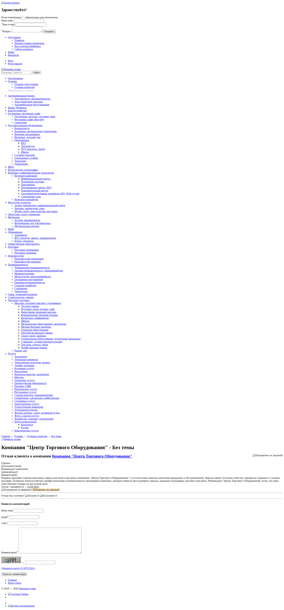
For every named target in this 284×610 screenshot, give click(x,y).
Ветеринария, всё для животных (32, 223)
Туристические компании (28, 407)
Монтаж (19, 377)
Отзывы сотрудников (26, 84)
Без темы (56, 436)
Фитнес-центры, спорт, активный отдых (37, 412)
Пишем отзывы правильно (29, 43)
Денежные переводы (26, 359)
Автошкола (20, 235)
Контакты (13, 55)
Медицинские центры (26, 226)
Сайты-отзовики (23, 49)
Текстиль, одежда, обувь (34, 344)
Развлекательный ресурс (34, 190)
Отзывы (12, 81)
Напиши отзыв (27, 588)
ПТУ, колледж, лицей (33, 149)
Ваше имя (6, 510)
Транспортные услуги (26, 404)
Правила (19, 40)
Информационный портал (35, 178)
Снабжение (20, 288)
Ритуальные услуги (25, 392)
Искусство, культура (19, 202)
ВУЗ (23, 143)
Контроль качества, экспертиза (31, 374)
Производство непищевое (29, 258)
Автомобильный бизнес (21, 95)
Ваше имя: (7, 20)
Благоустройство (17, 110)
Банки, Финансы (17, 107)
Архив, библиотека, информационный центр (39, 205)
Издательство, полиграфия (23, 169)
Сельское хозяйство (25, 285)
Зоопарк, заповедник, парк (29, 208)
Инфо (11, 52)
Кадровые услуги (24, 368)
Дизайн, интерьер (24, 365)
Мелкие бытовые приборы (36, 326)
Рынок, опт (20, 350)
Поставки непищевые (26, 249)
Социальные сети (31, 196)
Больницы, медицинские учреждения (35, 131)
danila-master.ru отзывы (20, 90)
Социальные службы (26, 158)
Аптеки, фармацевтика (27, 220)
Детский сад (28, 146)
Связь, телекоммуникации (22, 294)
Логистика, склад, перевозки (24, 214)
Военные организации (27, 134)
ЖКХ (11, 166)
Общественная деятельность (24, 244)
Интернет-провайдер (26, 199)
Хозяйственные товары (34, 347)
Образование (21, 140)
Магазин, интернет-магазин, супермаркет (37, 303)
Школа (25, 152)
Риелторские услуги (25, 389)
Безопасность (21, 128)
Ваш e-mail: (8, 24)
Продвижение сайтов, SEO (36, 187)
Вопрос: (6, 31)
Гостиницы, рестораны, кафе (24, 113)
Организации (15, 78)
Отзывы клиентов (24, 87)
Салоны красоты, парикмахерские (33, 395)
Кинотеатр (27, 424)
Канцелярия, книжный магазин (38, 312)
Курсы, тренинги (24, 241)
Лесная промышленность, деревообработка (38, 270)
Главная (5, 436)
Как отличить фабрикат (27, 46)
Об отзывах (14, 37)
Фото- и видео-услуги (26, 415)
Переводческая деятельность (30, 383)
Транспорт (20, 161)
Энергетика (21, 291)
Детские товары (30, 306)
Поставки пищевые (25, 252)
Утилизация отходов (25, 409)
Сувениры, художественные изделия (41, 341)
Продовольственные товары (37, 332)
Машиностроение (24, 273)
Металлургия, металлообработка (32, 276)
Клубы (25, 427)
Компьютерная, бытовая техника (39, 315)
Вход (10, 60)
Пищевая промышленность (29, 282)
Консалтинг (21, 371)
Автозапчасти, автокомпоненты (32, 98)
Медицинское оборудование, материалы (43, 324)
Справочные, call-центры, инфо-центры (36, 398)
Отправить (49, 31)
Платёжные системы (32, 181)
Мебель (25, 321)
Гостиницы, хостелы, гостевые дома (34, 116)
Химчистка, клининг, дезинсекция (33, 418)
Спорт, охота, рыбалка (33, 335)
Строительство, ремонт (21, 297)
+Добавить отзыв (11, 439)
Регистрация (15, 63)
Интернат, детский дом (27, 137)
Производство (16, 255)
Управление (21, 164)
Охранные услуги (24, 380)
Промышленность (18, 264)
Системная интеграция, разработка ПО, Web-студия (50, 193)
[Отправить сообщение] (10, 2)
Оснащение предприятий (28, 279)
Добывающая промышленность (32, 267)
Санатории (20, 122)
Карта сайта (14, 583)
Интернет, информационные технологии (31, 172)
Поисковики (28, 184)
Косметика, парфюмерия (35, 318)
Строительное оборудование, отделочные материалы (51, 338)
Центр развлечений (25, 421)
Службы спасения (24, 155)
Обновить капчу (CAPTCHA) (18, 568)
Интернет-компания (25, 175)
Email (5, 517)
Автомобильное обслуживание (31, 104)
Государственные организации (25, 125)
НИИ (11, 229)
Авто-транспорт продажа (28, 101)
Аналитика (20, 356)
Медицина (14, 217)
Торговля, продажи (18, 300)
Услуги (12, 353)
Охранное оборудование (34, 329)
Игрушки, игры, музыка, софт (38, 309)
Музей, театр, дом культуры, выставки (36, 211)
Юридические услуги (26, 430)
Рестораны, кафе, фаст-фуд (29, 119)
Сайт (4, 523)
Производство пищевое (27, 261)
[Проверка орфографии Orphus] (18, 594)
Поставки (13, 246)
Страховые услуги (24, 401)
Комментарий (9, 552)
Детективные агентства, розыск (32, 362)
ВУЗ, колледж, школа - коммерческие (35, 238)
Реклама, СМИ (22, 386)
